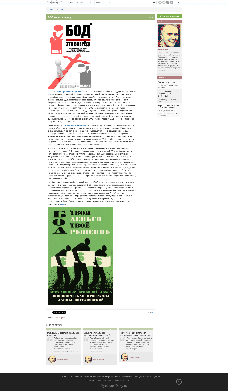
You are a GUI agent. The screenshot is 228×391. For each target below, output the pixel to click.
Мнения (99, 2)
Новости (80, 2)
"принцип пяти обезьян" (75, 125)
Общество (87, 329)
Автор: (50, 317)
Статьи (90, 2)
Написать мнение (170, 16)
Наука (121, 329)
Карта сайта (119, 380)
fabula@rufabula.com (103, 380)
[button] (178, 2)
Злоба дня (50, 329)
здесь (62, 204)
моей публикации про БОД (69, 91)
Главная (70, 2)
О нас (130, 380)
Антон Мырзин (59, 317)
